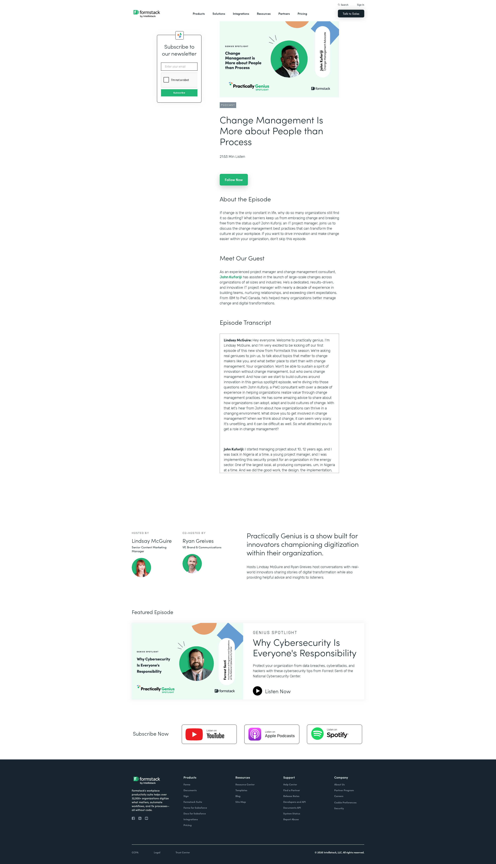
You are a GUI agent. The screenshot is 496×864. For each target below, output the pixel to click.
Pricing (302, 13)
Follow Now (234, 179)
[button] (199, 13)
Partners (284, 13)
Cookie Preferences (345, 802)
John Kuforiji (231, 277)
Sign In (360, 4)
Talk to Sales (351, 13)
